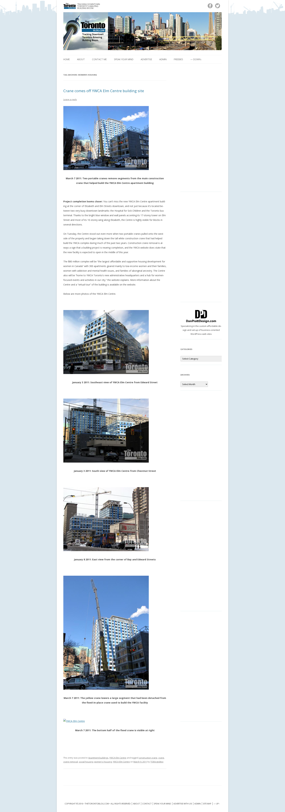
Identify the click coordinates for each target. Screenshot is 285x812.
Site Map (207, 803)
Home (66, 59)
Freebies (178, 59)
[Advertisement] (201, 130)
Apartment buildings (98, 757)
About (81, 59)
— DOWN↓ (196, 59)
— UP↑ (217, 803)
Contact (147, 803)
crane (161, 757)
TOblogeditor (156, 761)
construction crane (148, 757)
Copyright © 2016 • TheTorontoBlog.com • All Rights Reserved (98, 803)
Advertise (146, 59)
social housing (86, 761)
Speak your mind (123, 59)
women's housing (103, 761)
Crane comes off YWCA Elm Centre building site (103, 90)
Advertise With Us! (182, 803)
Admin (163, 59)
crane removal (70, 761)
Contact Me (99, 59)
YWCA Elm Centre (117, 757)
